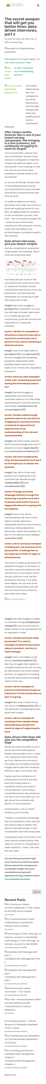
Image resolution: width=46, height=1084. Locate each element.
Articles (13, 42)
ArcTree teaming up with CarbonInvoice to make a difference (18, 1006)
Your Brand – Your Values (18, 991)
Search (36, 892)
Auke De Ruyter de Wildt (18, 39)
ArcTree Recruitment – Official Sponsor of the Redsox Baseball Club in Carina (21, 1024)
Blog (20, 42)
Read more (10, 1074)
